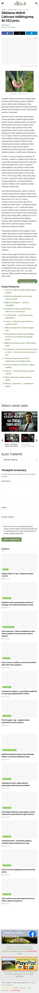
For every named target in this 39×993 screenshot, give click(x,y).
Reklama (22, 988)
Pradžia (4, 9)
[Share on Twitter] (19, 33)
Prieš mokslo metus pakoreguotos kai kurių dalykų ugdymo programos (18, 899)
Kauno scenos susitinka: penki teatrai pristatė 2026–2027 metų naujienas (19, 663)
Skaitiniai (5, 951)
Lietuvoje (7, 598)
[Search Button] (36, 3)
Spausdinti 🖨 (27, 282)
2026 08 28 (6, 696)
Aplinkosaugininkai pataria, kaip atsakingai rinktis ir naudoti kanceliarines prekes (18, 755)
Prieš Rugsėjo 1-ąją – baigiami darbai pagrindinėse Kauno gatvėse (15, 721)
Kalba (5, 569)
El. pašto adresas (8, 517)
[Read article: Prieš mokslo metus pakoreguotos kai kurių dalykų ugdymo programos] (19, 887)
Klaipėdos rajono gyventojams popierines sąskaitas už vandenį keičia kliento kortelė (17, 603)
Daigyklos (15, 974)
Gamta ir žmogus (12, 9)
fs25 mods (13, 972)
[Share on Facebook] (7, 33)
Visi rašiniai (21, 951)
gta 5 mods (24, 974)
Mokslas (30, 949)
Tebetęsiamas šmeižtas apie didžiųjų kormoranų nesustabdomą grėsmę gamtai (19, 337)
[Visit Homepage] (19, 3)
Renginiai (15, 988)
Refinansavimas (23, 972)
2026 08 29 (6, 579)
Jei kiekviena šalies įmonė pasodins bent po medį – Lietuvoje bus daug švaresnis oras (21, 352)
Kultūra (6, 658)
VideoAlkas (13, 951)
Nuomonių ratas (20, 946)
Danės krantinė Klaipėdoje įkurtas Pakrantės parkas (18, 870)
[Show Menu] (3, 3)
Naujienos (10, 946)
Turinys (29, 988)
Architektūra (8, 627)
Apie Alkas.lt (5, 990)
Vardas (5, 507)
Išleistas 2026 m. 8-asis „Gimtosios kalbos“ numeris (18, 574)
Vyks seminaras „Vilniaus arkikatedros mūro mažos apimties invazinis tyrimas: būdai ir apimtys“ (18, 633)
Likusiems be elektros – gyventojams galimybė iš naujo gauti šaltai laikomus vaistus (19, 692)
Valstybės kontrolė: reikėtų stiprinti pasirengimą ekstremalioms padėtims (16, 784)
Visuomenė (10, 949)
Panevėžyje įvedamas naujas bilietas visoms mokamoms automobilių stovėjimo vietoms (18, 813)
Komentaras (7, 481)
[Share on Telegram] (31, 33)
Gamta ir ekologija (24, 9)
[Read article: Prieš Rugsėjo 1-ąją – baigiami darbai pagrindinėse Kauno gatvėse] (19, 709)
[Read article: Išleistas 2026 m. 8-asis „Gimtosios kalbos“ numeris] (19, 562)
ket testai (6, 972)
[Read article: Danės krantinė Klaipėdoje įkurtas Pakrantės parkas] (19, 858)
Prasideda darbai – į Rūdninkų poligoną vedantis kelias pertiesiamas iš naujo (17, 841)
